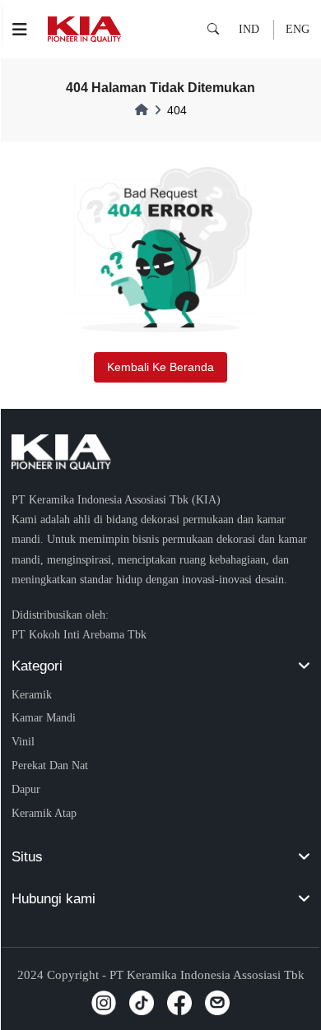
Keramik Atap (44, 812)
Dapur (26, 789)
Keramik (32, 694)
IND (249, 28)
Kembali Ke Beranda (160, 366)
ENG (297, 28)
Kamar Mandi (44, 717)
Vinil (23, 741)
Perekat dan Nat (50, 765)
